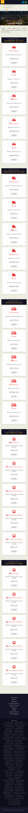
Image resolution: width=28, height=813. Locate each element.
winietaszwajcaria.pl (9, 790)
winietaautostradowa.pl (9, 780)
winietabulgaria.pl (20, 780)
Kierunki (14, 699)
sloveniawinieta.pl (8, 754)
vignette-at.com (9, 761)
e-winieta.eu (14, 734)
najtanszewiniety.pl (19, 748)
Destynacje (14, 701)
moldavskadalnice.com (20, 746)
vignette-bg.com (19, 761)
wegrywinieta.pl (20, 771)
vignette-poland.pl (9, 764)
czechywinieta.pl (19, 729)
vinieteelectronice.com (9, 771)
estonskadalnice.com (7, 739)
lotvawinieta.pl (19, 743)
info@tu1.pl (8, 7)
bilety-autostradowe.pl (19, 723)
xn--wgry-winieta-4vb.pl (14, 801)
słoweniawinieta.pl (9, 760)
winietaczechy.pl (19, 781)
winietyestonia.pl (9, 795)
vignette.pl (18, 766)
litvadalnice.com (10, 740)
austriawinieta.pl (19, 722)
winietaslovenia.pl (19, 787)
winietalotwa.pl (8, 784)
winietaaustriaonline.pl (14, 778)
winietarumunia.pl (9, 787)
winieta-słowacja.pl (18, 774)
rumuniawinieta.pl (7, 752)
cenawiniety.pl (20, 726)
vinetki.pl (19, 768)
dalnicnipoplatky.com (19, 731)
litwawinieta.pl (9, 742)
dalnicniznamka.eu (8, 733)
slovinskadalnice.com (8, 755)
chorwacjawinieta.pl (18, 728)
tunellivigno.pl (19, 760)
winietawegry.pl (6, 792)
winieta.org (9, 777)
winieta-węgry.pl (19, 775)
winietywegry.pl (19, 795)
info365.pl (23, 739)
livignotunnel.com (9, 743)
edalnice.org (22, 734)
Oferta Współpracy (14, 714)
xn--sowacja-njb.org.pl (18, 798)
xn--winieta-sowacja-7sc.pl (14, 803)
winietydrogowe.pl (7, 793)
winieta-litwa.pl (8, 774)
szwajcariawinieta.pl (20, 758)
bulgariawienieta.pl (9, 725)
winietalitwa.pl (18, 783)
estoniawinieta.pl (20, 737)
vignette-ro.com (19, 764)
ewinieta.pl (17, 739)
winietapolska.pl (19, 786)
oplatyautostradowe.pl (9, 749)
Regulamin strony (14, 705)
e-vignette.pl (6, 734)
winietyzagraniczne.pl (9, 796)
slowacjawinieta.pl (8, 757)
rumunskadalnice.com (19, 752)
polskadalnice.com (8, 751)
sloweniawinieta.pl (19, 757)
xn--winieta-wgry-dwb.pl (14, 804)
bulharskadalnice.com (9, 726)
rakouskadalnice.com (19, 751)
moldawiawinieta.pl (8, 748)
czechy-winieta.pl (9, 729)
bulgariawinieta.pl (19, 725)
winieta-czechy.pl (19, 772)
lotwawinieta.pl (8, 745)
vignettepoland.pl (11, 768)
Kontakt (14, 710)
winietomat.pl (15, 792)
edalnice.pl (7, 736)
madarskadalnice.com (7, 746)
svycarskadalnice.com (8, 758)
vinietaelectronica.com (14, 769)
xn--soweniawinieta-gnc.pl (14, 799)
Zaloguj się (14, 707)
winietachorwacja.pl (9, 781)
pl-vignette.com (20, 749)
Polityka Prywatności (14, 703)
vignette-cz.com (9, 763)
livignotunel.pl (18, 742)
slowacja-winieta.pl (20, 755)
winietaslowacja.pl (8, 789)
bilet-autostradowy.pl (8, 723)
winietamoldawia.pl (18, 784)
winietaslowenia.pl (19, 789)
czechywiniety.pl (8, 731)
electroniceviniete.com (9, 737)
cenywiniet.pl (8, 728)
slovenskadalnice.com (19, 754)
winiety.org (23, 792)
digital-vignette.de (19, 733)
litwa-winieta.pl (18, 740)
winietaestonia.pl (10, 783)
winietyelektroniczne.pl (19, 793)
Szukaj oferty (14, 697)
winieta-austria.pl (9, 772)
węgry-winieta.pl (8, 798)
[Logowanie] (7, 10)
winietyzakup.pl (20, 796)
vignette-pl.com (19, 763)
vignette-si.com (11, 766)
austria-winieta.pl (9, 722)
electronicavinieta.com (17, 736)
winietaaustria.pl (17, 777)
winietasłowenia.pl (19, 790)
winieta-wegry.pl (9, 775)
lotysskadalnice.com (18, 745)
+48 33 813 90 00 (10, 5)
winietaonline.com (9, 786)
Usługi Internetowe (14, 712)
